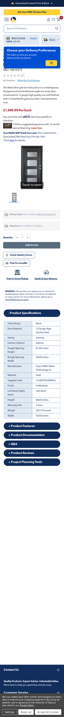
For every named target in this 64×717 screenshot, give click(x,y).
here (12, 140)
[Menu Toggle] (6, 19)
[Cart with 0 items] (58, 19)
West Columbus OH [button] (47, 214)
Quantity (8, 237)
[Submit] (57, 28)
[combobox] (32, 29)
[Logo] (13, 19)
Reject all (26, 712)
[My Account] (48, 19)
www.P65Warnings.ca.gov (17, 300)
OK (51, 63)
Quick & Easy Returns (46, 279)
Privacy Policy (26, 705)
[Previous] (13, 167)
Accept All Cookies (48, 712)
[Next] (50, 167)
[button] (32, 3)
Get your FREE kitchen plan (32, 12)
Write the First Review (29, 80)
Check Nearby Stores (21, 255)
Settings (9, 712)
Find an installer (18, 263)
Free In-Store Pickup (17, 279)
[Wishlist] (53, 19)
